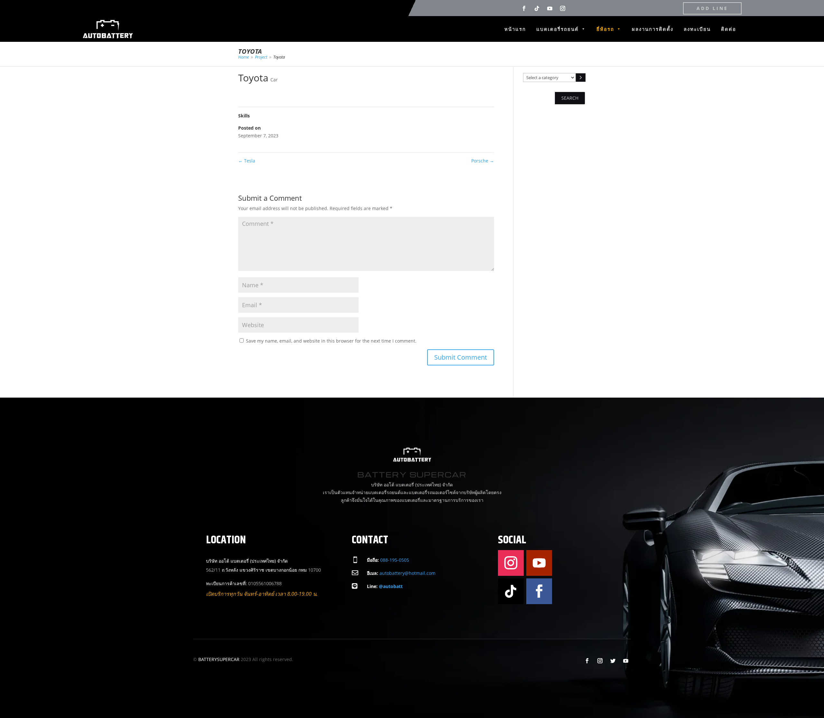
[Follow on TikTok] (537, 8)
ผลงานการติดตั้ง (652, 29)
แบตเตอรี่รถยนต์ (557, 29)
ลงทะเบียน (697, 29)
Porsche (482, 161)
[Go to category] (581, 77)
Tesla (246, 161)
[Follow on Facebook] (524, 8)
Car (274, 80)
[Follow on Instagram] (562, 8)
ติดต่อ (728, 29)
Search (569, 98)
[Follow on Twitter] (613, 661)
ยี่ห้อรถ (605, 29)
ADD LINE (712, 8)
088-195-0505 (394, 560)
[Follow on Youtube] (550, 8)
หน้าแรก (515, 29)
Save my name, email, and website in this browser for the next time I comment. (331, 341)
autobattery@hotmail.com (407, 573)
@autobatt (391, 586)
